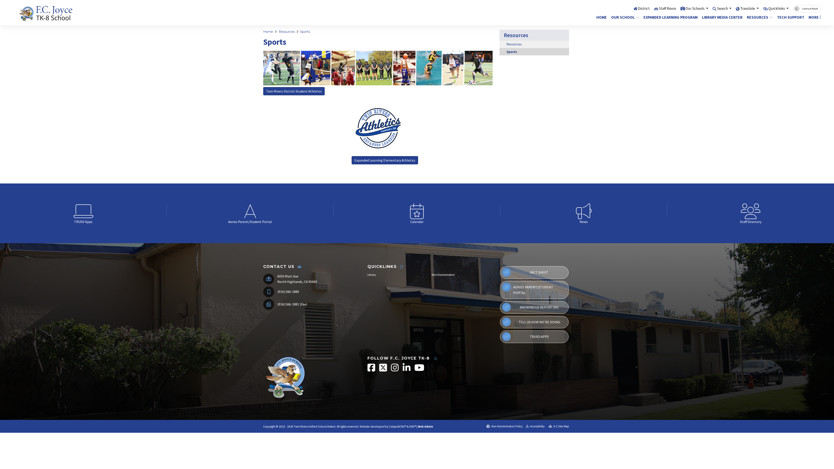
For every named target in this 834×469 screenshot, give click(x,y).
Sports (305, 32)
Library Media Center (721, 17)
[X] (383, 370)
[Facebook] (371, 370)
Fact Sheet (539, 272)
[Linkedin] (407, 370)
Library (371, 275)
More (814, 17)
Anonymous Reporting (539, 307)
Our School (623, 17)
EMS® (412, 426)
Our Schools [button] (695, 8)
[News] (583, 209)
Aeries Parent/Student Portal (533, 290)
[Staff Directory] (750, 209)
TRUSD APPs (539, 336)
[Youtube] (419, 370)
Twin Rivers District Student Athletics (294, 91)
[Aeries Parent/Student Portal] (250, 209)
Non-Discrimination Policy (507, 426)
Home (601, 17)
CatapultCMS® (397, 426)
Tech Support (790, 17)
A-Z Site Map (561, 426)
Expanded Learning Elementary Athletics (384, 160)
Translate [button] (748, 8)
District (644, 8)
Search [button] (722, 8)
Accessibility (537, 426)
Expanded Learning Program (669, 17)
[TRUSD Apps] (83, 209)
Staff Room (667, 8)
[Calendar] (417, 209)
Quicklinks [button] (777, 8)
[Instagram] (395, 370)
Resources (757, 17)
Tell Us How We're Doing (539, 322)
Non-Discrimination (443, 275)
